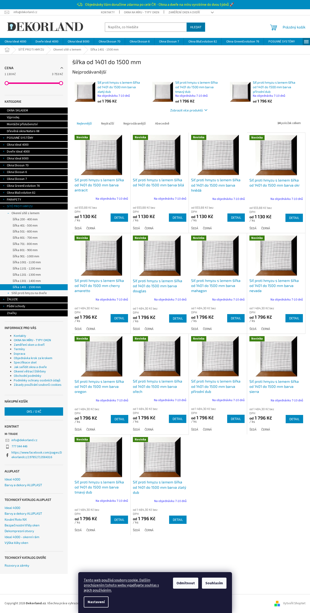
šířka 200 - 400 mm (25, 219)
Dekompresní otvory (19, 531)
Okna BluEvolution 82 (21, 192)
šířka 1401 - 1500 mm (27, 287)
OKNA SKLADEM (17, 110)
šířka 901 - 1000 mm (26, 256)
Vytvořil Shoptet (294, 603)
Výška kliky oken (16, 542)
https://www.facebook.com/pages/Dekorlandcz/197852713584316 (36, 454)
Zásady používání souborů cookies (37, 385)
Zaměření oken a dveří (184, 12)
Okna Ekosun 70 (17, 165)
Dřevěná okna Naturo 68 (23, 131)
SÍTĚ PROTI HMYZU (20, 206)
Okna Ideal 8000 (17, 158)
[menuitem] (15, 41)
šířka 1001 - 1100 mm (27, 262)
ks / (34, 411)
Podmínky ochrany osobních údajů (37, 380)
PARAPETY (14, 199)
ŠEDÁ (78, 228)
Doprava (19, 354)
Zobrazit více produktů (186, 110)
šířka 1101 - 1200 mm (27, 268)
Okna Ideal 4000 (17, 144)
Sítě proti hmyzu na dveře (29, 293)
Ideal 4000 (12, 479)
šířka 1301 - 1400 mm (27, 281)
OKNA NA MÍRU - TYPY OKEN (141, 12)
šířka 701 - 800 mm (25, 244)
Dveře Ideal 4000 (18, 151)
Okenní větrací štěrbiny (30, 371)
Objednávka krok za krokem (33, 358)
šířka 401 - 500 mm (25, 225)
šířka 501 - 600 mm (25, 231)
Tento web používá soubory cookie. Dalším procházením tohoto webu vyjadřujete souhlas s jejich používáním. (121, 585)
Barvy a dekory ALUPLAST (23, 485)
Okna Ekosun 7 (17, 179)
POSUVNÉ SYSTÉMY (20, 138)
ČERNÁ (90, 228)
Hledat (195, 27)
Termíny (19, 349)
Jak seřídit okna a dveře (30, 367)
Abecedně (162, 123)
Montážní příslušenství (22, 124)
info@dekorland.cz (24, 440)
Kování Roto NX (16, 519)
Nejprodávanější (134, 123)
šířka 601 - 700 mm (25, 238)
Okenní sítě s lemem (25, 213)
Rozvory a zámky (17, 565)
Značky (12, 313)
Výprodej (13, 117)
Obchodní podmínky (27, 376)
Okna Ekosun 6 (17, 172)
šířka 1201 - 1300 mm (27, 274)
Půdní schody (16, 306)
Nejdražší (107, 123)
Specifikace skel (25, 362)
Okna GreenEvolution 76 (23, 186)
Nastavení (96, 601)
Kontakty (108, 12)
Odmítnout (185, 583)
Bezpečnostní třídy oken (22, 525)
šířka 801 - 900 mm (25, 250)
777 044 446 (19, 446)
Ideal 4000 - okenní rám (22, 537)
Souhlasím (214, 583)
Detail (119, 217)
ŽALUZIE (12, 299)
